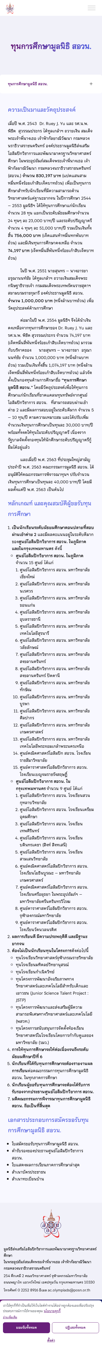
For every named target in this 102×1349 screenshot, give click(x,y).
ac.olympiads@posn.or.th (69, 1290)
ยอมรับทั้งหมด (26, 1327)
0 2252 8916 (28, 1290)
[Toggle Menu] (92, 7)
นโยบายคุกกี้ (52, 1311)
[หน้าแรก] (12, 8)
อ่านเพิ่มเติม (10, 1317)
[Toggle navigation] (91, 84)
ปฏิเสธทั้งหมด (75, 1327)
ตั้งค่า (51, 1340)
